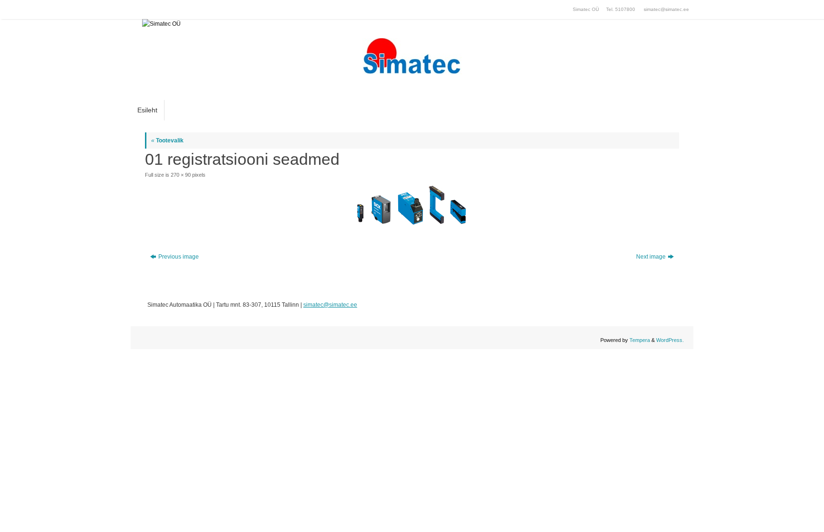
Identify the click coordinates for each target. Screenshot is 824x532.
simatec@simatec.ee (666, 9)
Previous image (178, 256)
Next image (651, 256)
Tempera (639, 340)
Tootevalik (167, 140)
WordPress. (670, 340)
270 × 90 (181, 175)
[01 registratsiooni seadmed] (412, 205)
